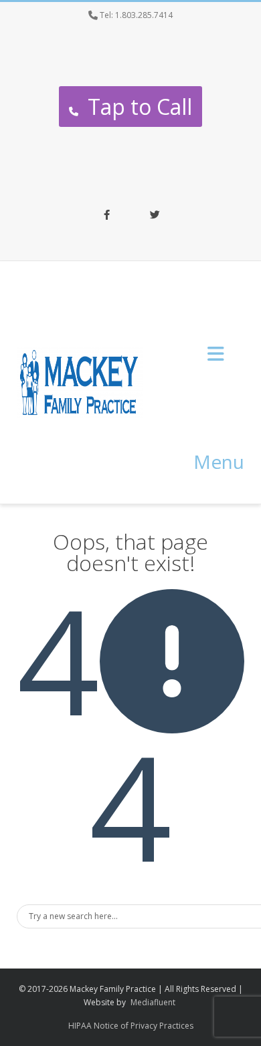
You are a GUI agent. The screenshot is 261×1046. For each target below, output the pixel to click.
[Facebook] (106, 215)
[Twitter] (154, 215)
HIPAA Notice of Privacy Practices (130, 1025)
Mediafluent (152, 1002)
